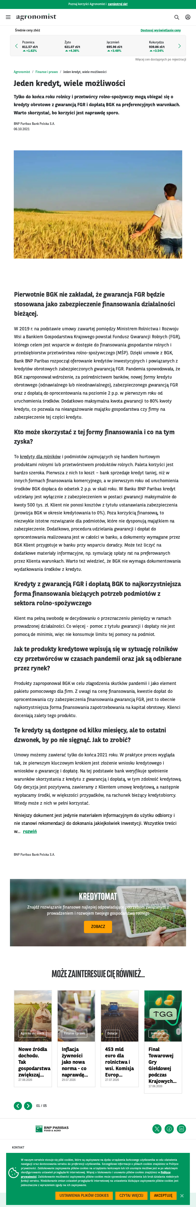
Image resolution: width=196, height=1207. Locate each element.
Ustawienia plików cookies (84, 1196)
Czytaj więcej (131, 1196)
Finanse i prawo (46, 72)
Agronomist (22, 72)
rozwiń (30, 831)
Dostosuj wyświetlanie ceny (161, 30)
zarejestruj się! (118, 4)
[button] (8, 17)
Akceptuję (163, 1196)
